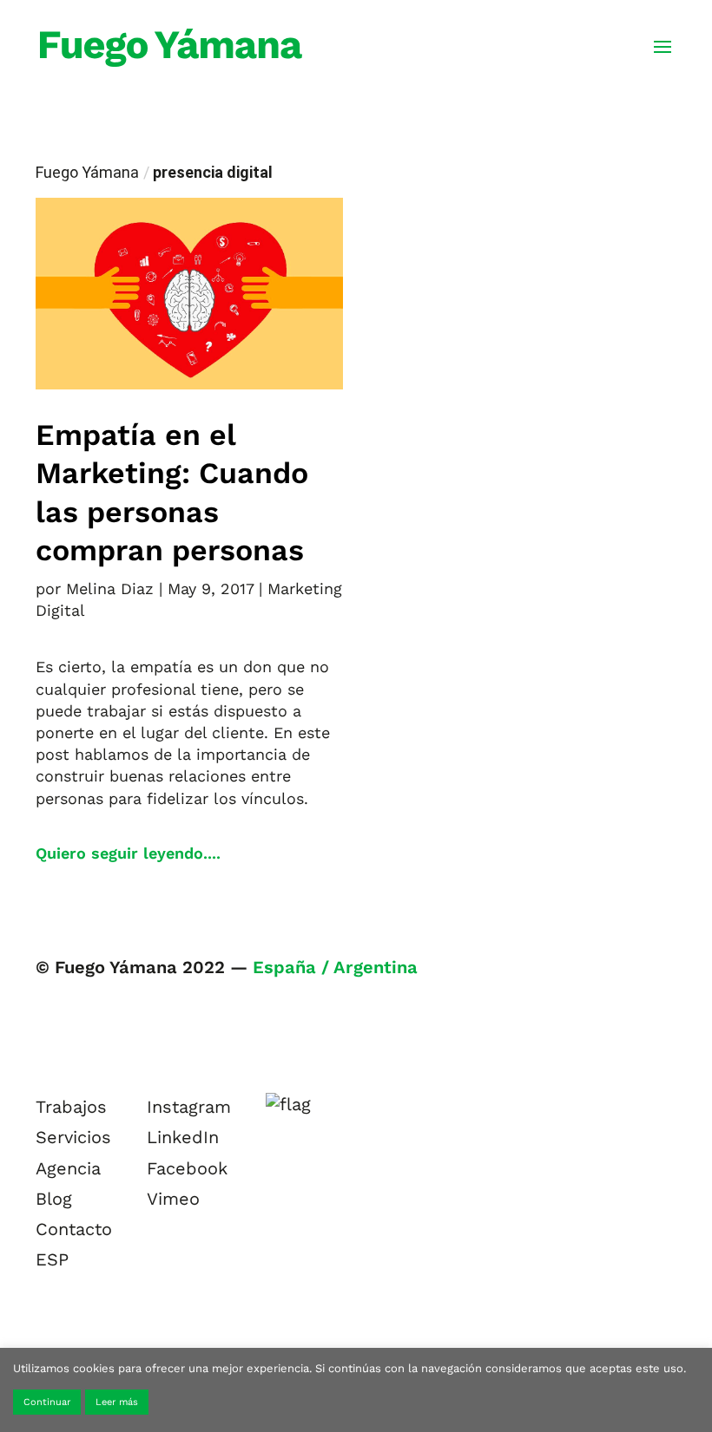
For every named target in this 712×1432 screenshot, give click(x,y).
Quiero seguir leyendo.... (128, 853)
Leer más (117, 1402)
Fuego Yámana (87, 172)
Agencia (68, 1168)
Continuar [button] (46, 1402)
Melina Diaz (110, 588)
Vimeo (173, 1198)
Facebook (187, 1168)
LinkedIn (183, 1137)
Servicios (73, 1137)
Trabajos (71, 1106)
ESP (52, 1259)
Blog (54, 1198)
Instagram (189, 1106)
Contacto (74, 1229)
